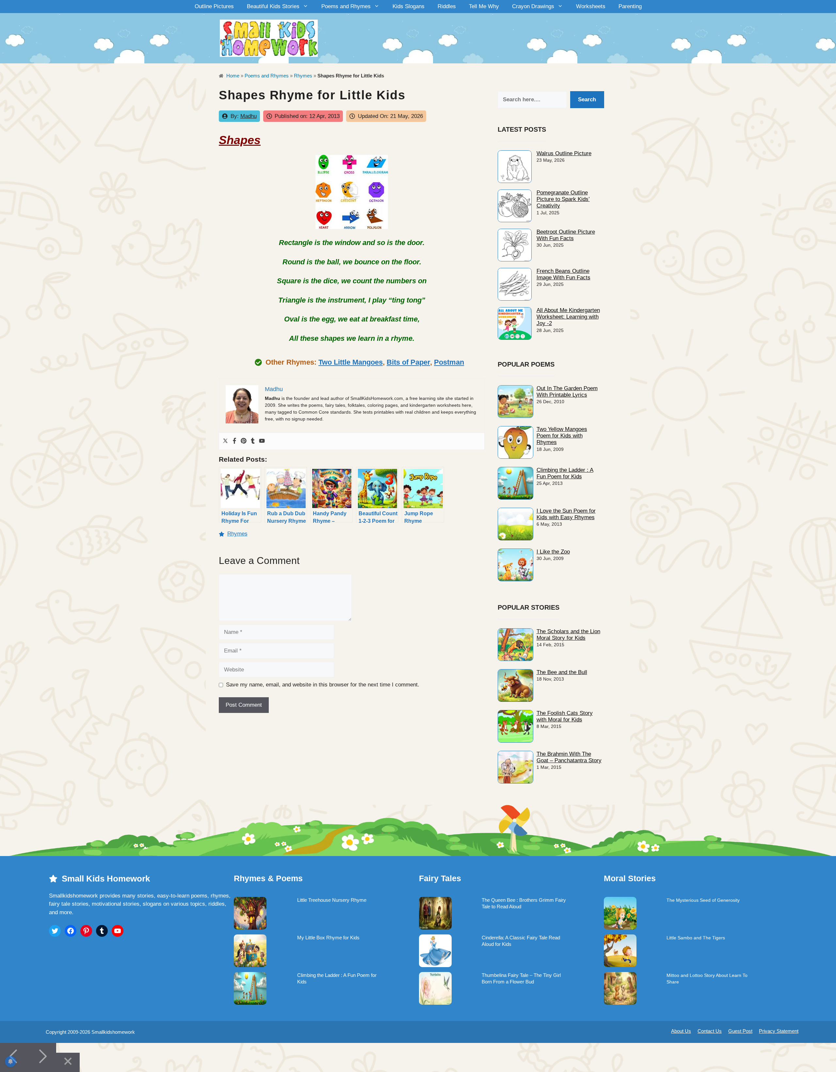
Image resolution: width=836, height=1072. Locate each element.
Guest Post (740, 1031)
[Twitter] (225, 441)
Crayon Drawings (533, 6)
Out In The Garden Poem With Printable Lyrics (567, 391)
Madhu (248, 116)
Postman (449, 362)
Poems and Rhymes (346, 6)
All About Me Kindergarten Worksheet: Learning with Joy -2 (568, 317)
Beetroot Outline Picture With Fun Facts (566, 235)
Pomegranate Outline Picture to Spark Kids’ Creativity (563, 199)
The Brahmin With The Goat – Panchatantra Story (569, 757)
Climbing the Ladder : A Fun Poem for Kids (565, 473)
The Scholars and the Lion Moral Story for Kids (568, 634)
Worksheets (590, 6)
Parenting (630, 6)
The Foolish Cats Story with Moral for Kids (565, 716)
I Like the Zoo (553, 552)
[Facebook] (234, 441)
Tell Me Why (484, 6)
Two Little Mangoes (350, 362)
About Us (681, 1031)
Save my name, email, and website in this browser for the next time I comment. (322, 685)
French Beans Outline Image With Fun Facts (563, 274)
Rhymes (303, 75)
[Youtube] (262, 441)
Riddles (447, 6)
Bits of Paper (408, 362)
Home (232, 75)
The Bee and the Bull (562, 672)
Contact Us (710, 1031)
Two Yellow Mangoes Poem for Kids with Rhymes (562, 436)
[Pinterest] (244, 441)
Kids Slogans (409, 6)
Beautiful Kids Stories (273, 6)
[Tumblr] (253, 441)
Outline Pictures (214, 6)
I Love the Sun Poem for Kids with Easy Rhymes (566, 514)
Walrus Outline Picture (564, 153)
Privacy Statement (778, 1031)
